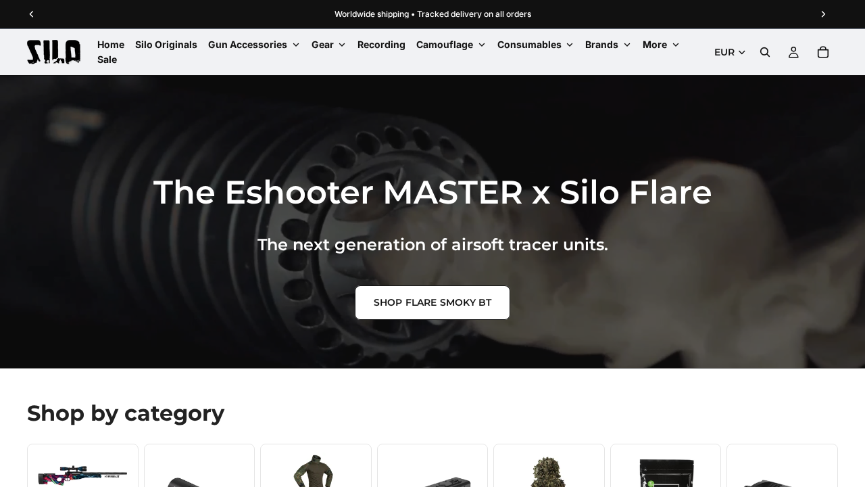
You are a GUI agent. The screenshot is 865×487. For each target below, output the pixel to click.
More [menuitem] (655, 44)
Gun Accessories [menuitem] (247, 44)
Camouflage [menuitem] (444, 44)
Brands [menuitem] (601, 44)
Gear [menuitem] (323, 44)
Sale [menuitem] (107, 59)
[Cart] (823, 52)
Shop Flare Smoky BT (433, 302)
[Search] (765, 52)
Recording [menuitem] (381, 44)
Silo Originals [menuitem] (166, 44)
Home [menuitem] (110, 44)
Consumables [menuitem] (529, 44)
